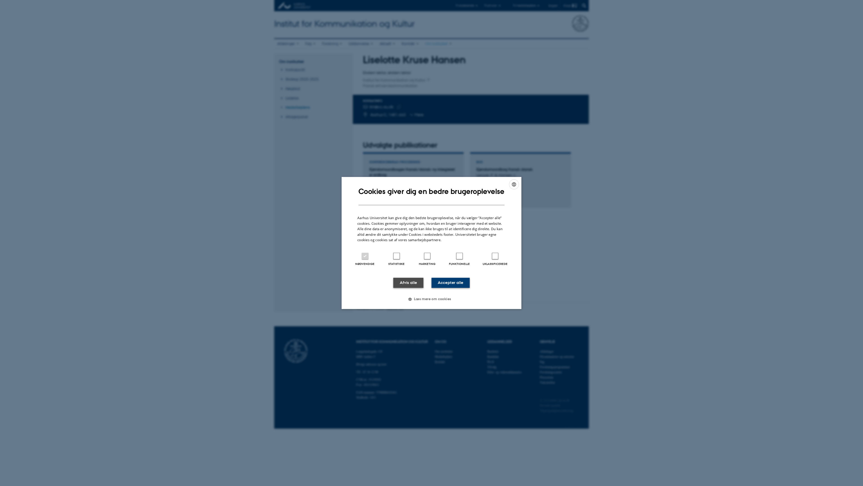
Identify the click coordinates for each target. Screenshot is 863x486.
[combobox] (514, 184)
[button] (431, 299)
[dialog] (431, 243)
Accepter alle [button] (450, 282)
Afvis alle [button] (408, 282)
